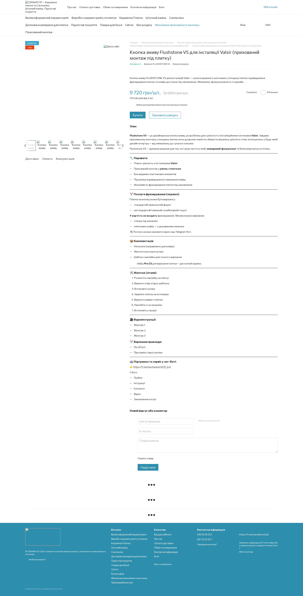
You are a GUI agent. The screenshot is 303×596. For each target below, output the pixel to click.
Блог (162, 7)
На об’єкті (139, 346)
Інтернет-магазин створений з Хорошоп (44, 589)
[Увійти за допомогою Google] (229, 421)
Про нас (71, 7)
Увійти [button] (139, 104)
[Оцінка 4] (176, 458)
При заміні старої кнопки (148, 352)
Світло (129, 24)
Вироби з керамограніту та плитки (94, 17)
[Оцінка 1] (159, 458)
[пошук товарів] (228, 25)
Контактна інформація (143, 7)
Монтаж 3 (140, 335)
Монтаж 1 (139, 324)
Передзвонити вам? (207, 544)
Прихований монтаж (39, 32)
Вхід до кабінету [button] (162, 534)
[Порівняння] (259, 25)
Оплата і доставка (89, 7)
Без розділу (144, 24)
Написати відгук (181, 64)
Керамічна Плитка (131, 17)
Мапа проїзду (246, 551)
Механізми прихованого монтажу (177, 24)
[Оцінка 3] (170, 458)
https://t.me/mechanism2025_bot (152, 366)
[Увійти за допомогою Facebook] (223, 421)
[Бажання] (251, 25)
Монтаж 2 (140, 330)
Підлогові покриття (84, 24)
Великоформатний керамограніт (47, 17)
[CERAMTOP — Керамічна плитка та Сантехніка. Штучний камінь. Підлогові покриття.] (42, 536)
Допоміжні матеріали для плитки (46, 24)
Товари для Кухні (111, 24)
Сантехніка (176, 17)
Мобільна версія (36, 559)
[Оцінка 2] (164, 458)
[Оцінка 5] (181, 458)
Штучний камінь (156, 17)
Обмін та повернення (115, 7)
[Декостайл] (111, 46)
